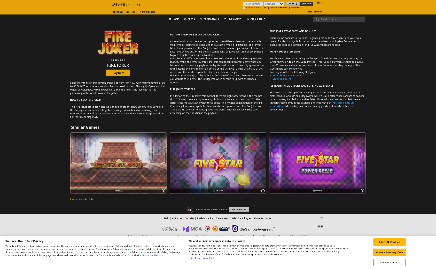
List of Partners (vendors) (201, 258)
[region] (218, 252)
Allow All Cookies (389, 242)
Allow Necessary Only (389, 252)
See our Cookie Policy (152, 255)
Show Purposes (389, 262)
